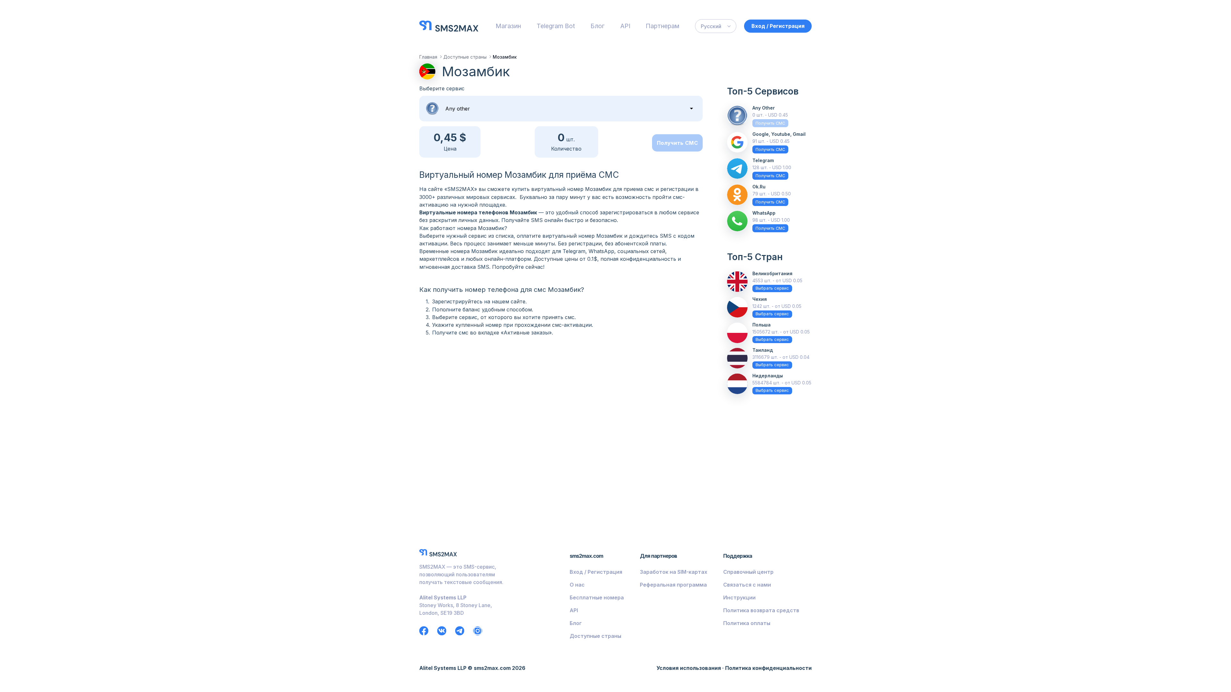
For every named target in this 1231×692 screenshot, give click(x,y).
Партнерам (662, 26)
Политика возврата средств (761, 610)
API (625, 26)
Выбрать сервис (772, 288)
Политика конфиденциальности (768, 668)
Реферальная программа (673, 584)
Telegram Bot (556, 26)
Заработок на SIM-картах (673, 572)
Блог (597, 26)
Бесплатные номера (597, 597)
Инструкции (739, 597)
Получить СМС (677, 143)
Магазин (508, 26)
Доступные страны (595, 636)
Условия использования (689, 668)
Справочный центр (748, 572)
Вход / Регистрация (778, 26)
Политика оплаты (746, 623)
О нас (577, 584)
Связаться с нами (747, 584)
